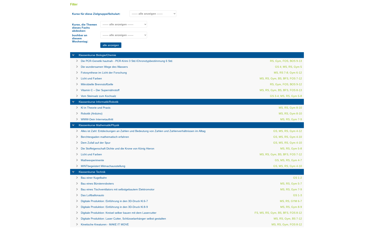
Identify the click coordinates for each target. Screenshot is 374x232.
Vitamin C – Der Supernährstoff (191, 90)
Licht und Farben (191, 78)
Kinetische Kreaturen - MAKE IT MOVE (191, 224)
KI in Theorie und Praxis (191, 107)
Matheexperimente (191, 160)
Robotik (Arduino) (191, 113)
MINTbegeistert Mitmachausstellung (191, 166)
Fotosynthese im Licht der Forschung (191, 72)
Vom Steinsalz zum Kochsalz (191, 96)
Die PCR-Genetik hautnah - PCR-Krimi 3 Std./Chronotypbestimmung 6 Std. (191, 60)
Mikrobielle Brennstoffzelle (191, 84)
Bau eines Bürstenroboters (191, 183)
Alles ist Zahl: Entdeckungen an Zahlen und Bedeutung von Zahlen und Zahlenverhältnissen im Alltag (191, 131)
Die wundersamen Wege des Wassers (191, 66)
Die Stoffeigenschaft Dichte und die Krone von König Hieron (191, 148)
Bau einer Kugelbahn (191, 177)
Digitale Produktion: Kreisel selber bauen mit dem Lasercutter (191, 212)
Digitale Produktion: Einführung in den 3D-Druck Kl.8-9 (191, 206)
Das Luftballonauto (191, 195)
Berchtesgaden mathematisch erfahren (191, 136)
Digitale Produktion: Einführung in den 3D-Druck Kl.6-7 (191, 201)
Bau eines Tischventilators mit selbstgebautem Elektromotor (191, 189)
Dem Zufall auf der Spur (191, 142)
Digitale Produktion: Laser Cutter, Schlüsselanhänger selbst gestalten (191, 218)
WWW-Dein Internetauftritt (191, 119)
